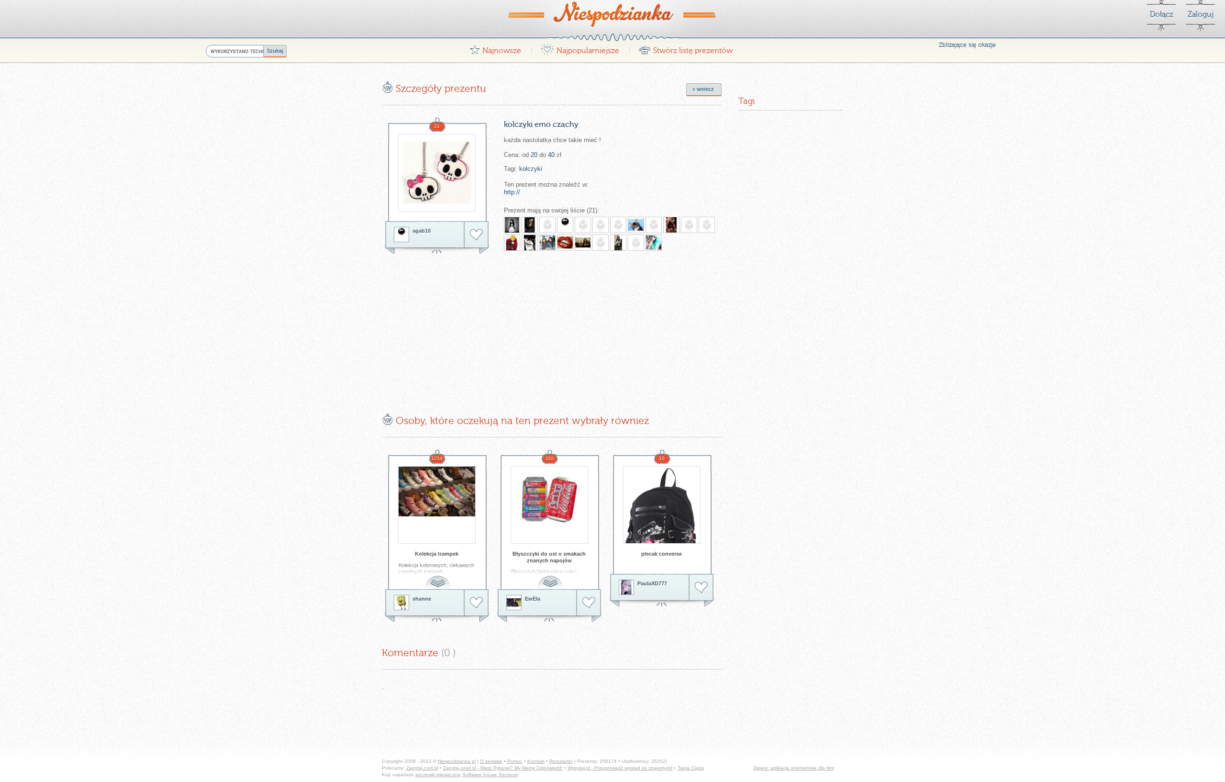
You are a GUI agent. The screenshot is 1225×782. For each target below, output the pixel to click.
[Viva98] (618, 225)
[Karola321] (600, 242)
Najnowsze (495, 48)
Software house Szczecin (490, 774)
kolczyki (530, 168)
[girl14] (529, 225)
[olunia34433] (618, 242)
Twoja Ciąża (691, 768)
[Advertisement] (462, 326)
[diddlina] (565, 242)
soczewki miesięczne (438, 774)
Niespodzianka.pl (457, 761)
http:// (512, 192)
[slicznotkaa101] (512, 225)
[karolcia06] (600, 225)
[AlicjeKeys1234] (582, 242)
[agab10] (401, 234)
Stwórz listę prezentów (685, 48)
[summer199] (653, 242)
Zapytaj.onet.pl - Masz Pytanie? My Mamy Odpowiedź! (503, 768)
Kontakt (536, 761)
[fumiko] (547, 225)
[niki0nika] (636, 225)
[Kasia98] (512, 242)
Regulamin (561, 761)
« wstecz (703, 89)
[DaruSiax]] (582, 225)
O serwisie (491, 761)
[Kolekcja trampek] (437, 505)
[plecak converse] (662, 505)
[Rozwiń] (439, 577)
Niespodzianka (612, 14)
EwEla (532, 599)
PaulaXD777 (652, 583)
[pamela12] (671, 225)
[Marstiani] (529, 242)
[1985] (653, 225)
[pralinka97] (706, 225)
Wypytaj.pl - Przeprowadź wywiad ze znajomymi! (620, 768)
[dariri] (636, 242)
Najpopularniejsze (579, 48)
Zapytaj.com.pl (422, 768)
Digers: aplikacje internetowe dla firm (794, 768)
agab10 (421, 231)
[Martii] (547, 242)
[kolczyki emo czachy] (437, 173)
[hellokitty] (689, 225)
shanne (421, 599)
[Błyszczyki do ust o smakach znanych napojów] (549, 505)
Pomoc (515, 761)
